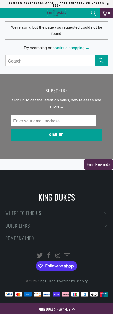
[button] (56, 308)
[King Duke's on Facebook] (49, 256)
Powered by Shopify (72, 281)
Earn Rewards (98, 164)
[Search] (94, 13)
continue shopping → (71, 47)
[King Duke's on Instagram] (58, 256)
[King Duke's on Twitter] (40, 256)
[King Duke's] (56, 13)
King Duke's (46, 281)
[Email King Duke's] (67, 256)
